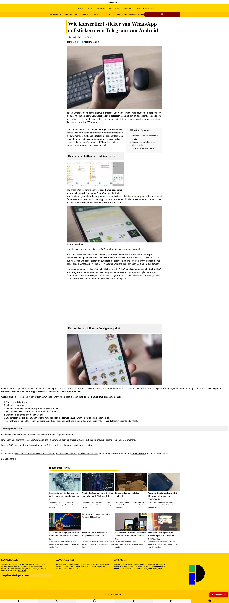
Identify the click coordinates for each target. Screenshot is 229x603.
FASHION (127, 8)
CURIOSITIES (114, 8)
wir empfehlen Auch (145, 148)
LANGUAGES (148, 8)
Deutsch (72, 37)
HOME (80, 8)
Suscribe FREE (220, 595)
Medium (88, 42)
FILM (138, 8)
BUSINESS (100, 8)
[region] (144, 174)
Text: (69, 42)
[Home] (210, 602)
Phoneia (114, 2)
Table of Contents (142, 130)
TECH (90, 8)
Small (78, 42)
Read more (22, 571)
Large (98, 42)
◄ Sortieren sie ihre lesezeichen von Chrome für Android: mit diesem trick (78, 14)
